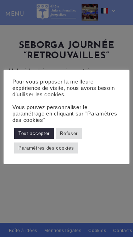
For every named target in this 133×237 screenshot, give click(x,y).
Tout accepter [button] (34, 133)
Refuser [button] (69, 133)
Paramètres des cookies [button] (46, 148)
